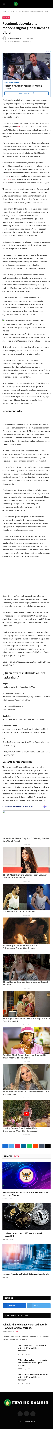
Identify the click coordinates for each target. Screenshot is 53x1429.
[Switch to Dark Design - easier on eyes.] (45, 4)
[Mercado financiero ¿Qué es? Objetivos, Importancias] (26, 1257)
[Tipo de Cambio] (26, 4)
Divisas (6, 18)
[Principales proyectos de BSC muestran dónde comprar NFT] (26, 1216)
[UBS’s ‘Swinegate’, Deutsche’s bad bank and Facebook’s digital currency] (26, 418)
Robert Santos (15, 38)
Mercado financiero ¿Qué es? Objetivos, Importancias (25, 1274)
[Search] (49, 4)
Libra (19, 126)
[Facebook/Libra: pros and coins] (26, 576)
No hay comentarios (12, 42)
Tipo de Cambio (29, 1422)
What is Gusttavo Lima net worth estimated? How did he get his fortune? (32, 1348)
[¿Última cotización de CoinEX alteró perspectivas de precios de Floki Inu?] (26, 1175)
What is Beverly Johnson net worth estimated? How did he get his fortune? (33, 1377)
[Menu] (4, 4)
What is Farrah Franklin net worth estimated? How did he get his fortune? (32, 1362)
